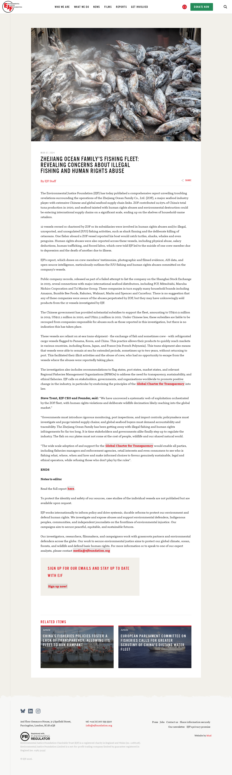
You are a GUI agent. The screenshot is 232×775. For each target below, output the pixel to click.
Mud (209, 735)
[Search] (225, 7)
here (71, 488)
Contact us (172, 722)
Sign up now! (57, 586)
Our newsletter (176, 726)
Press (155, 722)
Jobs (162, 722)
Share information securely (195, 722)
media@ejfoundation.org (91, 550)
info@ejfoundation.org (99, 725)
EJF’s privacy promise (198, 726)
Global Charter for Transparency (160, 383)
